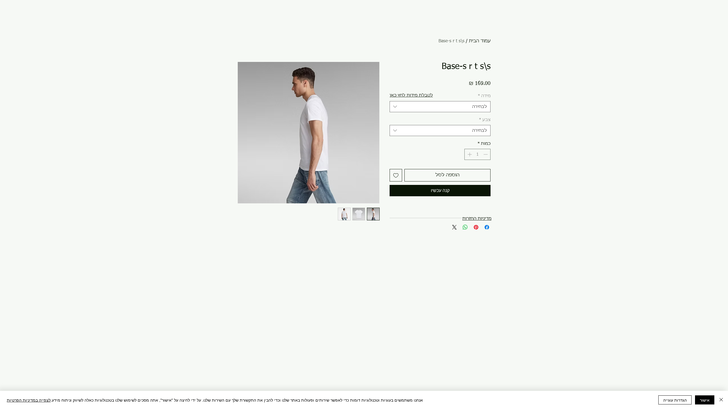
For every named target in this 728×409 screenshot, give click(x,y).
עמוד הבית (480, 41)
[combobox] (440, 106)
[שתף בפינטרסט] (476, 227)
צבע (485, 120)
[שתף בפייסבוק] (486, 227)
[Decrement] (486, 154)
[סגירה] (721, 399)
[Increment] (469, 154)
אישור (705, 400)
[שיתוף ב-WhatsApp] (465, 227)
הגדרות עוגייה (675, 400)
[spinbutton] (477, 154)
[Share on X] (454, 227)
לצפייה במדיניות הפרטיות (29, 400)
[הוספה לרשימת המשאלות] (396, 175)
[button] (411, 95)
